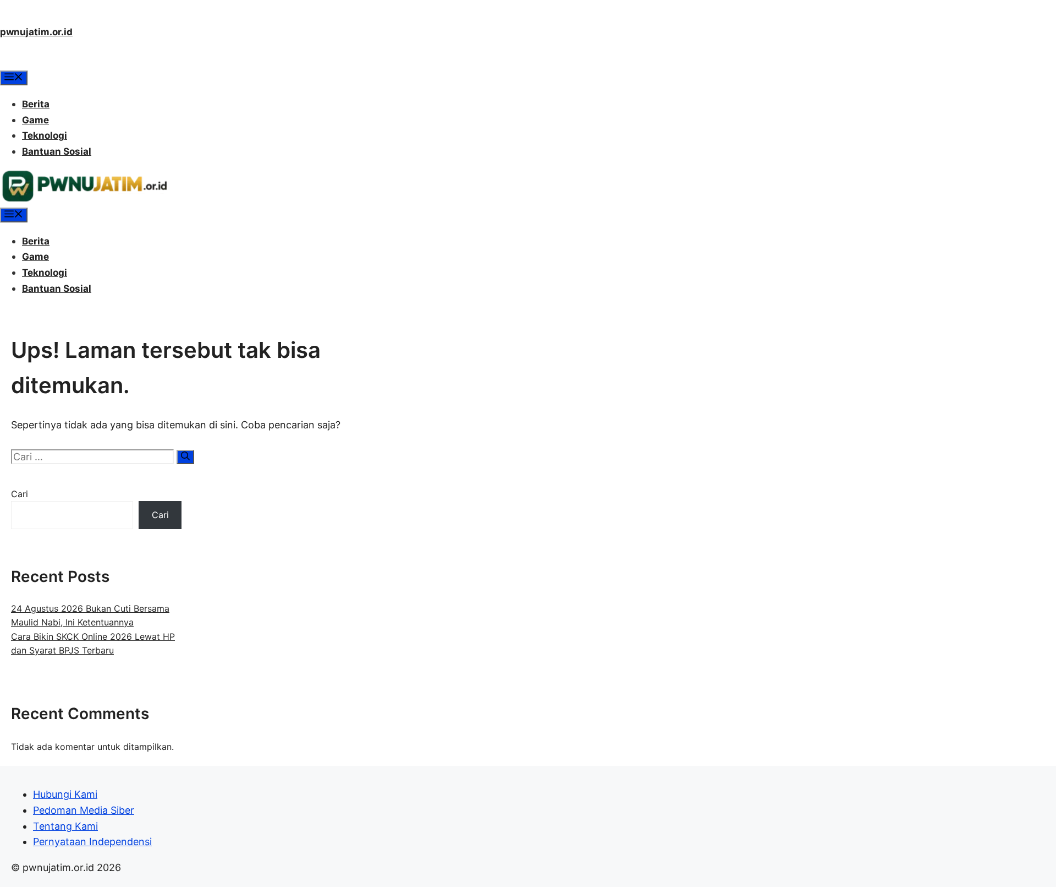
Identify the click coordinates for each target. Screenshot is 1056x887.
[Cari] (185, 457)
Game (35, 120)
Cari (19, 493)
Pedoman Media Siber (83, 810)
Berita (36, 104)
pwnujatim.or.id (36, 31)
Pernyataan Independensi (92, 841)
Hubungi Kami (65, 794)
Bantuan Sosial (56, 151)
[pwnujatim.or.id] (84, 199)
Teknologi (44, 135)
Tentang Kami (65, 826)
